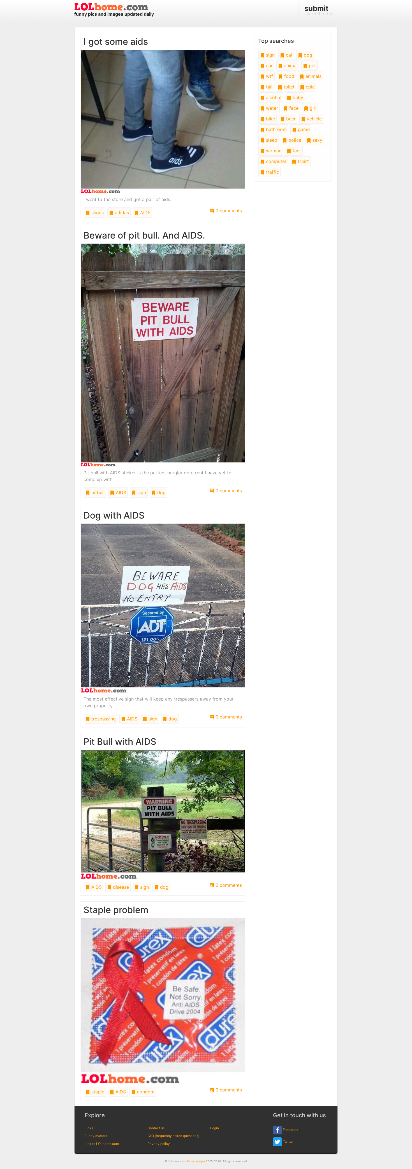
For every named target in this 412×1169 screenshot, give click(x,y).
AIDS (145, 212)
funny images (196, 1161)
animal (290, 65)
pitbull (97, 492)
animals (312, 76)
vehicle (313, 119)
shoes (97, 212)
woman (273, 150)
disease (120, 887)
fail (268, 87)
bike (270, 119)
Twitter (288, 1141)
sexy (316, 140)
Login (214, 1128)
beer (290, 119)
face (293, 108)
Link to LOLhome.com (102, 1144)
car (269, 65)
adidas (121, 212)
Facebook (290, 1130)
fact (296, 150)
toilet (288, 87)
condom (145, 1092)
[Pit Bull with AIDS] (163, 814)
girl (312, 108)
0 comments (228, 210)
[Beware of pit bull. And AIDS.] (163, 354)
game (303, 129)
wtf (269, 76)
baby (297, 97)
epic (309, 87)
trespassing (103, 719)
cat (288, 55)
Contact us (156, 1128)
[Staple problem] (163, 1000)
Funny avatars (96, 1136)
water (271, 108)
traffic (272, 172)
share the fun (318, 10)
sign (141, 492)
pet (311, 65)
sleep (271, 140)
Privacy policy (158, 1144)
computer (275, 161)
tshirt (302, 161)
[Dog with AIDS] (163, 607)
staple (97, 1092)
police (294, 140)
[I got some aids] (163, 121)
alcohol (273, 97)
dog (161, 492)
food (288, 76)
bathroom (276, 129)
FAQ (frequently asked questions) (173, 1136)
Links (89, 1128)
